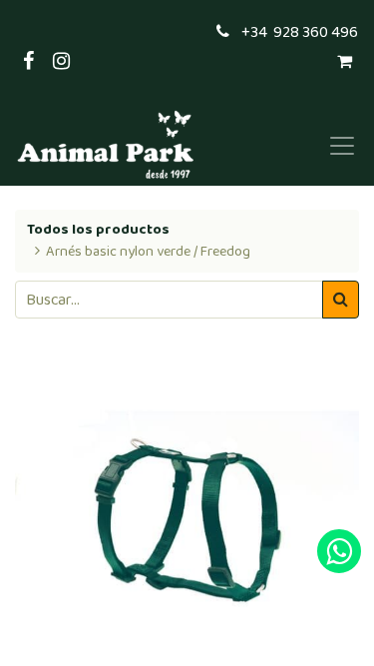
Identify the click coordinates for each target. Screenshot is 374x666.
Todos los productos (98, 230)
